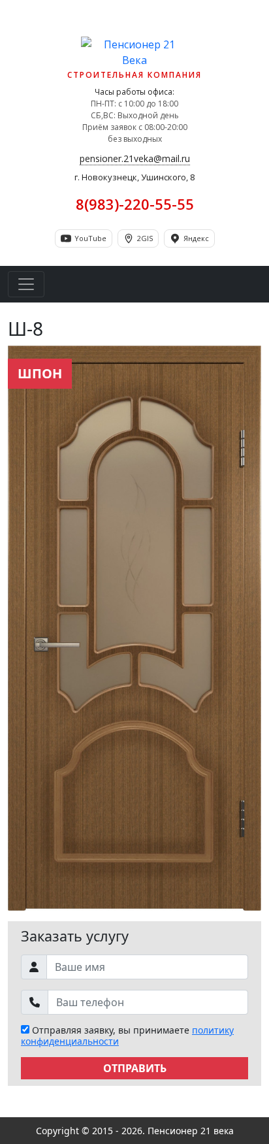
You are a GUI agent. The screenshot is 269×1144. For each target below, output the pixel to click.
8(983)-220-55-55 (135, 204)
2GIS (145, 238)
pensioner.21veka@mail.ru (135, 158)
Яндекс (196, 238)
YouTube (90, 238)
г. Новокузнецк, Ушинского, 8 (134, 177)
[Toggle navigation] (26, 284)
